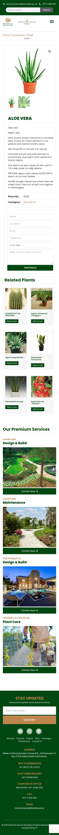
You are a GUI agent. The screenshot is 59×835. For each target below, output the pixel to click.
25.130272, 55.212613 (29, 767)
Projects (29, 738)
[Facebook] (20, 731)
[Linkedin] (39, 731)
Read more (12, 321)
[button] (52, 21)
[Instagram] (29, 731)
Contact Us (37, 741)
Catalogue (46, 738)
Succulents (18, 35)
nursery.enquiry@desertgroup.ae (29, 808)
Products (20, 738)
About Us (10, 738)
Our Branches (24, 741)
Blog (37, 738)
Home (6, 35)
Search (46, 9)
